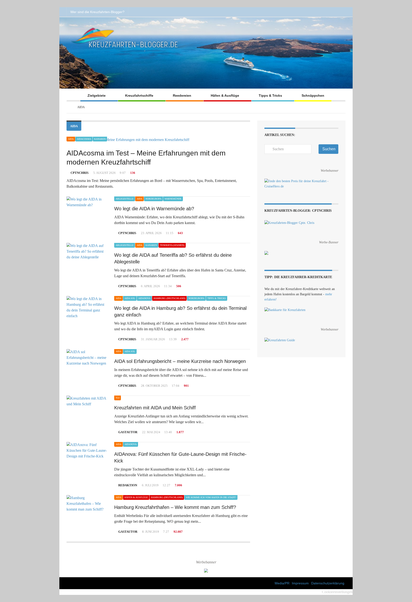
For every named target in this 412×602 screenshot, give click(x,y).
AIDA (71, 139)
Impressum (300, 583)
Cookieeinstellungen (337, 592)
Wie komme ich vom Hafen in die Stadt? (211, 497)
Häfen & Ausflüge (225, 95)
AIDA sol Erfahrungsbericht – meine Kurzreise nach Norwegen (180, 361)
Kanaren (100, 139)
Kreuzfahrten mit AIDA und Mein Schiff (155, 407)
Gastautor (127, 432)
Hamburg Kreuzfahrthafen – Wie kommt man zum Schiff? (175, 507)
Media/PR (282, 583)
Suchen (328, 149)
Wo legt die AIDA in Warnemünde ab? (154, 208)
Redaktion (127, 485)
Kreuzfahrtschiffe (139, 95)
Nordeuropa (153, 198)
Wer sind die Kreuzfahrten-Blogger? (97, 12)
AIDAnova (144, 298)
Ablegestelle (125, 198)
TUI (117, 397)
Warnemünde (173, 198)
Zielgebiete (97, 95)
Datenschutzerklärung (327, 583)
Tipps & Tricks (270, 95)
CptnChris (79, 173)
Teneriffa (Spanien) (172, 245)
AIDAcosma (84, 139)
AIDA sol (129, 298)
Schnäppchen (313, 95)
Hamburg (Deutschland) (169, 298)
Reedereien (182, 95)
